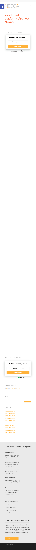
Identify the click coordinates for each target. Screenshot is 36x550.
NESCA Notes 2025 (10, 430)
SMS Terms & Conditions (11, 501)
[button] (2, 6)
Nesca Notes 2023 (9, 425)
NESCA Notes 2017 (10, 411)
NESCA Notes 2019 (10, 416)
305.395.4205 (9, 494)
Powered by (14, 51)
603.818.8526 (9, 473)
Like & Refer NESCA (11, 510)
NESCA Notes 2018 (10, 413)
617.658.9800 (9, 459)
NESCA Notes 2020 (10, 418)
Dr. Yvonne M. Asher (10, 221)
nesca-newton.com (11, 507)
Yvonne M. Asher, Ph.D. (13, 81)
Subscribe (18, 46)
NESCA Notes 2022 (10, 423)
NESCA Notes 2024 (10, 427)
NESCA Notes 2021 (10, 61)
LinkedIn (8, 513)
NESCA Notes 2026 (10, 432)
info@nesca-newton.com (14, 328)
